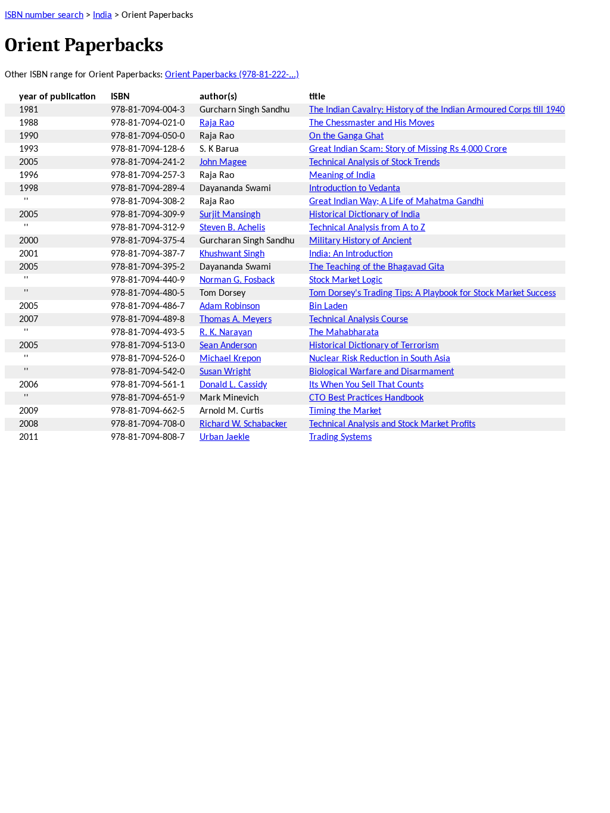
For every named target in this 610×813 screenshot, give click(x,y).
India (102, 15)
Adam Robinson (230, 306)
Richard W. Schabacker (243, 424)
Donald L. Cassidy (233, 385)
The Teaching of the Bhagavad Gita (376, 267)
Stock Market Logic (345, 280)
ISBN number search (44, 15)
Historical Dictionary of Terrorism (374, 346)
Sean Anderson (228, 346)
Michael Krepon (230, 359)
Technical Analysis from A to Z (367, 228)
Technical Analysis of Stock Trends (374, 162)
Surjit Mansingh (230, 215)
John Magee (223, 162)
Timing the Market (345, 411)
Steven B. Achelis (232, 228)
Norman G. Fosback (237, 280)
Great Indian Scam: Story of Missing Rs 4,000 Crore (408, 149)
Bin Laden (328, 306)
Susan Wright (225, 372)
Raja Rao (217, 123)
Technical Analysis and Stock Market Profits (392, 424)
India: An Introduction (351, 254)
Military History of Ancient (360, 241)
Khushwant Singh (232, 254)
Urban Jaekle (225, 437)
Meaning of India (342, 175)
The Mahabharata (344, 332)
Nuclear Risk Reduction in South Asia (379, 359)
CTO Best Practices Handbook (366, 398)
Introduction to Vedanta (354, 188)
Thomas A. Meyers (236, 319)
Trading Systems (340, 437)
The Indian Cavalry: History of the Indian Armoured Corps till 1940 (437, 110)
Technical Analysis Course (358, 319)
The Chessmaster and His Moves (371, 123)
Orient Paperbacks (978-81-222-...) (232, 75)
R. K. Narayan (226, 332)
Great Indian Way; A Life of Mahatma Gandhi (396, 202)
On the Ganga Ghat (346, 136)
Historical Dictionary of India (364, 215)
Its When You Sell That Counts (366, 385)
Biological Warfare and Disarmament (381, 372)
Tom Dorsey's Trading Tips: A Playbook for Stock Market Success (432, 293)
